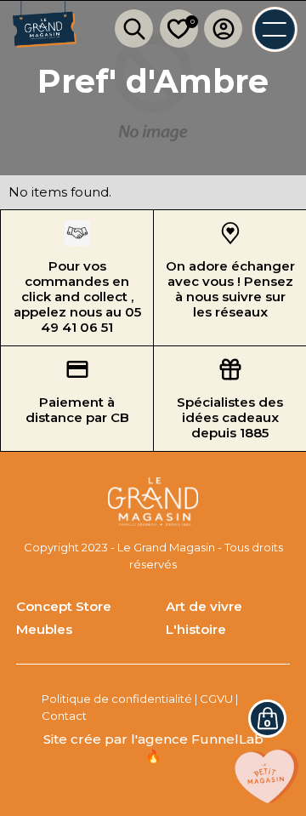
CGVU (216, 698)
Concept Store (63, 606)
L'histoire (196, 629)
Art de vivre (204, 606)
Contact (64, 715)
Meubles (44, 629)
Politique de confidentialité (117, 698)
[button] (267, 718)
